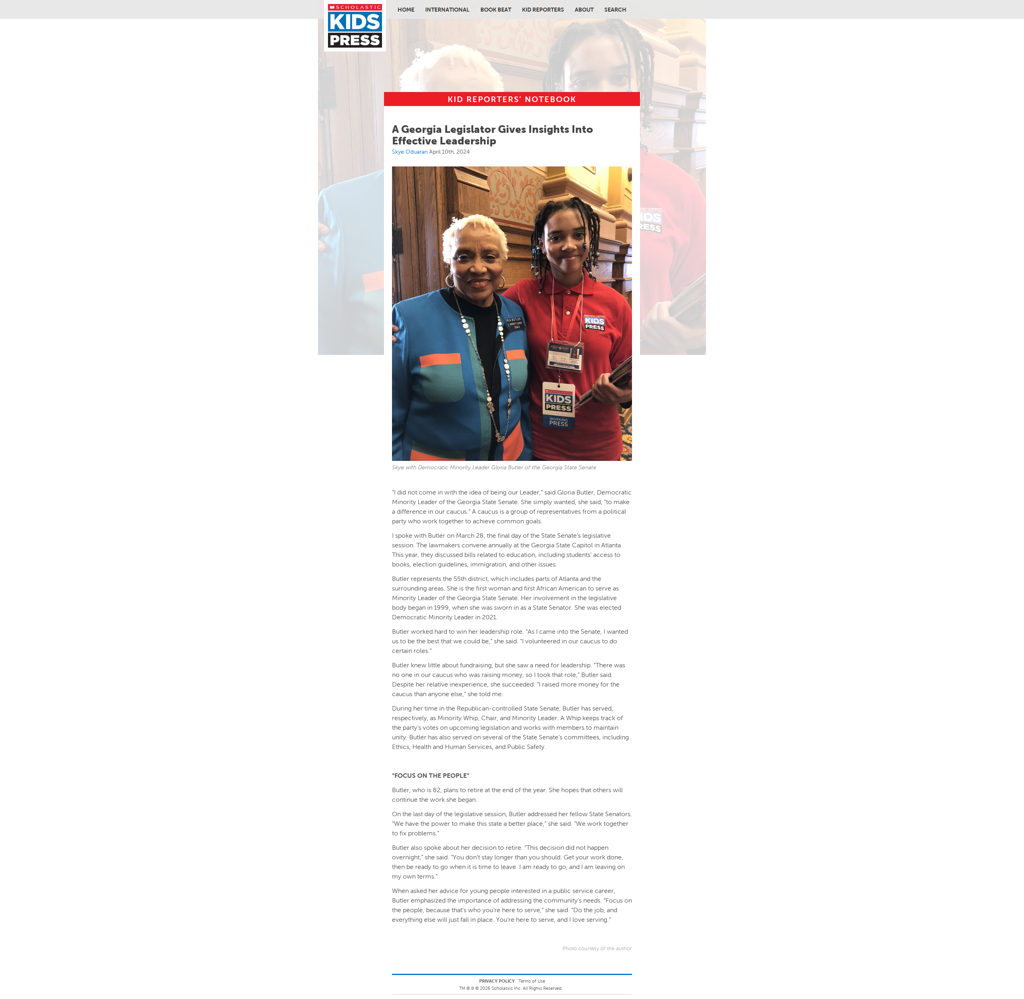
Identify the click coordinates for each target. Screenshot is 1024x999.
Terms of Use (531, 981)
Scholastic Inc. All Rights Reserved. (528, 988)
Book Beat (495, 9)
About (584, 9)
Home (406, 9)
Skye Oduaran (410, 151)
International (447, 9)
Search (615, 9)
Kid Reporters (543, 9)
